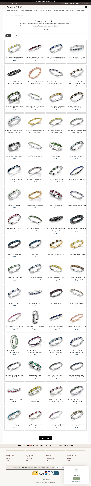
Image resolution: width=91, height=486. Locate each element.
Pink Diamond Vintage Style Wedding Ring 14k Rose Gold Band (35, 82)
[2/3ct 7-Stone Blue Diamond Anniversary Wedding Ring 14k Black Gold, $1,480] (14, 243)
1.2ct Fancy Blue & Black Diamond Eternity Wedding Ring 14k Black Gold (76, 229)
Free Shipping (29, 458)
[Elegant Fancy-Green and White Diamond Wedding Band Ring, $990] (35, 97)
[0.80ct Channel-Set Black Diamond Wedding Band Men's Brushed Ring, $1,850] (14, 146)
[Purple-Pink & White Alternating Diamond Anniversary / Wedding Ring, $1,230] (56, 415)
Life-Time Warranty (30, 455)
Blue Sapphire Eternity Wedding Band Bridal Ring (77, 180)
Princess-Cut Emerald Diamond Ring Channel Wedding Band (35, 376)
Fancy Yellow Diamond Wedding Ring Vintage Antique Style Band (56, 131)
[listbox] (16, 35)
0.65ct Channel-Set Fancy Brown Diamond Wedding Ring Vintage (76, 425)
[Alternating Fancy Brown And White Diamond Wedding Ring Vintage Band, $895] (35, 194)
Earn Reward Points (52, 482)
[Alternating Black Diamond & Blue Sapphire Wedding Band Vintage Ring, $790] (77, 366)
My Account (48, 457)
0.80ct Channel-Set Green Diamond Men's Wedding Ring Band (56, 155)
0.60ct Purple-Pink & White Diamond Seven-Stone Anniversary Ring (56, 400)
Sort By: (8, 35)
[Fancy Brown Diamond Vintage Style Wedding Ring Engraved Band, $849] (35, 170)
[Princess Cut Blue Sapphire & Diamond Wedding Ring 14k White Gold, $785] (56, 72)
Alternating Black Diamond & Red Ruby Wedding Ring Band (35, 58)
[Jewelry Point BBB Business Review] (55, 473)
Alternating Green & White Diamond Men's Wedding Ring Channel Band (14, 204)
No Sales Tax (29, 460)
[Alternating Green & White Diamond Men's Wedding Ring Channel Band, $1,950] (14, 194)
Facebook (41, 480)
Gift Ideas (66, 3)
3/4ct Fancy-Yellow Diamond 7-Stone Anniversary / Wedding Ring (56, 278)
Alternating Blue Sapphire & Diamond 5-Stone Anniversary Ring (14, 302)
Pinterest (47, 480)
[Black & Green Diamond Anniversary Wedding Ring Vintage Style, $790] (56, 366)
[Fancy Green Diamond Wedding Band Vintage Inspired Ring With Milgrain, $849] (35, 219)
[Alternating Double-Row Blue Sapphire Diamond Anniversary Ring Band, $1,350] (77, 341)
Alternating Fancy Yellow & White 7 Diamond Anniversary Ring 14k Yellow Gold (77, 254)
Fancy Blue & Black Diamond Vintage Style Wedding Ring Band (14, 376)
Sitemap (68, 460)
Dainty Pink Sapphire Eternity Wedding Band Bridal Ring (14, 327)
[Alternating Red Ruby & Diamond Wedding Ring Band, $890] (14, 390)
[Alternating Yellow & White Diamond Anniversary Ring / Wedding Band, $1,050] (35, 146)
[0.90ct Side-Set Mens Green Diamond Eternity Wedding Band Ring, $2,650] (14, 341)
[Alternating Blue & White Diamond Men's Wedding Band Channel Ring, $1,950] (14, 121)
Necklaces (48, 10)
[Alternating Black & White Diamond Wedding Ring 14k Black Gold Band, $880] (14, 72)
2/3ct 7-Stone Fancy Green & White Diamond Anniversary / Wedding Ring (14, 278)
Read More (45, 29)
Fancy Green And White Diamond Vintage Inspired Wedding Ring (77, 131)
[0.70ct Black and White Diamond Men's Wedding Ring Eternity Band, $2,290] (35, 317)
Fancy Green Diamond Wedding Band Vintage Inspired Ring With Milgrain (35, 229)
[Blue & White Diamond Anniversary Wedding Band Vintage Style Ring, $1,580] (77, 146)
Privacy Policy (8, 458)
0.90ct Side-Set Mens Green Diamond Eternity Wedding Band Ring (14, 351)
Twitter (44, 480)
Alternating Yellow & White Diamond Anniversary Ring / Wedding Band (35, 155)
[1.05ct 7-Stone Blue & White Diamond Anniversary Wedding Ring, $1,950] (56, 341)
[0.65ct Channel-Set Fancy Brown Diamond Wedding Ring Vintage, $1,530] (77, 415)
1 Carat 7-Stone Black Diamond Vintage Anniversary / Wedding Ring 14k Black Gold (56, 230)
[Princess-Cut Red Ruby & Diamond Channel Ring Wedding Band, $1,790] (56, 194)
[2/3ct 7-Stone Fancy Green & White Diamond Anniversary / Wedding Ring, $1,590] (14, 268)
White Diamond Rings (12, 10)
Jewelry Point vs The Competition (13, 457)
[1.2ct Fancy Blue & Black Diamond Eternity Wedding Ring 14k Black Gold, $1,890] (77, 219)
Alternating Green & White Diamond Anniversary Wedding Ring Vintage (56, 180)
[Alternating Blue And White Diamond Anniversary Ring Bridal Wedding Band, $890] (77, 48)
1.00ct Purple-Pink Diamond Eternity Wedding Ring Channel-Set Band (35, 351)
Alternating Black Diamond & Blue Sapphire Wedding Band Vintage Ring (77, 376)
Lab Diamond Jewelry (58, 10)
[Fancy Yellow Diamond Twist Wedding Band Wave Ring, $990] (35, 390)
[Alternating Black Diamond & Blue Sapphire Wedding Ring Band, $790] (56, 317)
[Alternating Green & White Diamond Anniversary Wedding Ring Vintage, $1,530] (56, 170)
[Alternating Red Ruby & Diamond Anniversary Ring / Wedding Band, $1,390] (14, 219)
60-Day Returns (29, 457)
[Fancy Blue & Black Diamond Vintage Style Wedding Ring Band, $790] (14, 366)
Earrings (42, 10)
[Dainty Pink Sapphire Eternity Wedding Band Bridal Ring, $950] (14, 317)
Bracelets (36, 10)
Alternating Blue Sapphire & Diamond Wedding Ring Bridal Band (35, 302)
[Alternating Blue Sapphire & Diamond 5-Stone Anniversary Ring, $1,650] (14, 292)
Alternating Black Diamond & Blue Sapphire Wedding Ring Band (56, 327)
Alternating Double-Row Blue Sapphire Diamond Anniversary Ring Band (76, 351)
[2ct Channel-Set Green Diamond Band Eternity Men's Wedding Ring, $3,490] (14, 97)
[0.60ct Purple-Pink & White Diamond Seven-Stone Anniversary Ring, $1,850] (56, 390)
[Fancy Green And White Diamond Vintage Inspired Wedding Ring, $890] (77, 121)
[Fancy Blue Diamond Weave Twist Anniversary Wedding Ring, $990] (14, 415)
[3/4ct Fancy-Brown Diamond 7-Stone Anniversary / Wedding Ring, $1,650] (77, 268)
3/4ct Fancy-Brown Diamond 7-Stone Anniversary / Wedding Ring (77, 278)
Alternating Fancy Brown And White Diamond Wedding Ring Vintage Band (35, 204)
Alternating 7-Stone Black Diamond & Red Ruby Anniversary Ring (56, 302)
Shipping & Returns (50, 458)
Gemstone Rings (70, 10)
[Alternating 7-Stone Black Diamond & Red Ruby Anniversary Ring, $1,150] (56, 292)
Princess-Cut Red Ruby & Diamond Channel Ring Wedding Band (56, 204)
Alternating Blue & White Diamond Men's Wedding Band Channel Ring (14, 131)
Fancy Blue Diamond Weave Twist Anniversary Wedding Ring (14, 425)
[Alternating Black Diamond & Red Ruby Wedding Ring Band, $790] (35, 48)
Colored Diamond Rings (26, 10)
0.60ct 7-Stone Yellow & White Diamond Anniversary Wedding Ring (14, 58)
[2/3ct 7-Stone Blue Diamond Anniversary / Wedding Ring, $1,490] (35, 243)
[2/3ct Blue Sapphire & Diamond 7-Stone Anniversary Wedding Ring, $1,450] (56, 48)
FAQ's (47, 460)
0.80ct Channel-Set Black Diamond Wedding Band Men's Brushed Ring (14, 155)
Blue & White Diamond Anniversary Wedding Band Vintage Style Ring (76, 155)
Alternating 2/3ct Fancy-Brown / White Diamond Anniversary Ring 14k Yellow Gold (56, 254)
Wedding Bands (80, 10)
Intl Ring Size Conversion (71, 455)
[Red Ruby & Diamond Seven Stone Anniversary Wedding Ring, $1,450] (35, 415)
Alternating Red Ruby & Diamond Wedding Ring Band (14, 400)
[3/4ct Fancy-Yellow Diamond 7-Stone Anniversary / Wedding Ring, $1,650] (56, 268)
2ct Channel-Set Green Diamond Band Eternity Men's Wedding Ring (14, 107)
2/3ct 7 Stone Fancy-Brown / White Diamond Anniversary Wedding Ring (77, 82)
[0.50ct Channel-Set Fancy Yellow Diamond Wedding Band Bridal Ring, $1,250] (56, 97)
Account (72, 3)
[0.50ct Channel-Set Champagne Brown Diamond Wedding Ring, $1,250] (77, 97)
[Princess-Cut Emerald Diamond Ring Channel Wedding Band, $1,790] (35, 366)
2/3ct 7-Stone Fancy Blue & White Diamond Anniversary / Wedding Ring (35, 278)
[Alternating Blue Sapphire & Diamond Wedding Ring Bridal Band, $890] (35, 292)
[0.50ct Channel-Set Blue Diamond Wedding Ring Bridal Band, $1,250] (14, 170)
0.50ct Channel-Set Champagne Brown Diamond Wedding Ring (76, 107)
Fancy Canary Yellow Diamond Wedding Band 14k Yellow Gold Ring (35, 131)
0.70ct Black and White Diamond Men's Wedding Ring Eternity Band (35, 327)
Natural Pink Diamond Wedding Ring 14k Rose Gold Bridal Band (77, 327)
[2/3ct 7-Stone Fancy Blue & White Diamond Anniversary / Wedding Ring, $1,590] (35, 268)
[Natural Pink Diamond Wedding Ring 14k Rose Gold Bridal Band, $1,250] (77, 317)
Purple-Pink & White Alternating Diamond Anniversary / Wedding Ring (56, 425)
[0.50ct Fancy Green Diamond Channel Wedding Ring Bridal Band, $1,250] (77, 390)
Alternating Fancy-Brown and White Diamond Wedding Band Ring (77, 302)
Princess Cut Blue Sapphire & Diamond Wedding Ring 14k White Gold (55, 82)
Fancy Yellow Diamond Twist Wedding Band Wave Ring (35, 400)
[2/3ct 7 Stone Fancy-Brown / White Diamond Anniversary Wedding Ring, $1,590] (77, 72)
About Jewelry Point (10, 455)
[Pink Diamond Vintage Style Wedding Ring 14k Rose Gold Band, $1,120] (35, 72)
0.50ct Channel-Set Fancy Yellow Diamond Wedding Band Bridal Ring (56, 107)
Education (68, 458)
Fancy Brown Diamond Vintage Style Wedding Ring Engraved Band (35, 180)
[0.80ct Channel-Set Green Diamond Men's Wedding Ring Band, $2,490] (56, 146)
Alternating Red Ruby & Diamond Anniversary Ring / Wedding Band (14, 229)
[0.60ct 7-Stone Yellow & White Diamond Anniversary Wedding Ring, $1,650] (14, 48)
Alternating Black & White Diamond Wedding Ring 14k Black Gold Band (14, 82)
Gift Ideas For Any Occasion (72, 457)
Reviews (7, 460)
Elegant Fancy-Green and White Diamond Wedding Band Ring (35, 107)
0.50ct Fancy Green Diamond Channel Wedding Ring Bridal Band (76, 400)
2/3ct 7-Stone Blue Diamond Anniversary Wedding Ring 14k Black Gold (14, 253)
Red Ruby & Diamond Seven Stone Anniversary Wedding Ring (35, 425)
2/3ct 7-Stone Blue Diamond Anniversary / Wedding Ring (35, 253)
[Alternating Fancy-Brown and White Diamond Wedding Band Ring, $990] (77, 292)
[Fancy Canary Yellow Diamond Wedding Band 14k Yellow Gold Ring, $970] (35, 121)
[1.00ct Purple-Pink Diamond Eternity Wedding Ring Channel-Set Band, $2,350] (35, 341)
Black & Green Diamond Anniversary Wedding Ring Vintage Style (56, 376)
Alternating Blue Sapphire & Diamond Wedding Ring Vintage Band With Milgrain (77, 204)
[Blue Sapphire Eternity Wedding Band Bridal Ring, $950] (77, 170)
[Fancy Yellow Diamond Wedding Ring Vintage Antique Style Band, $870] (56, 121)
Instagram (49, 480)
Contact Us (78, 3)
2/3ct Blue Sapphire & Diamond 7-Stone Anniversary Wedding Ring (56, 58)
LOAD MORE (45, 438)
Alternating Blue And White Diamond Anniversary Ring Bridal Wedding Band (76, 58)
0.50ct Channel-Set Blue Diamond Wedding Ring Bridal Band (14, 180)
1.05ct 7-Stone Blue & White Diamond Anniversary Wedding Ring (56, 351)
